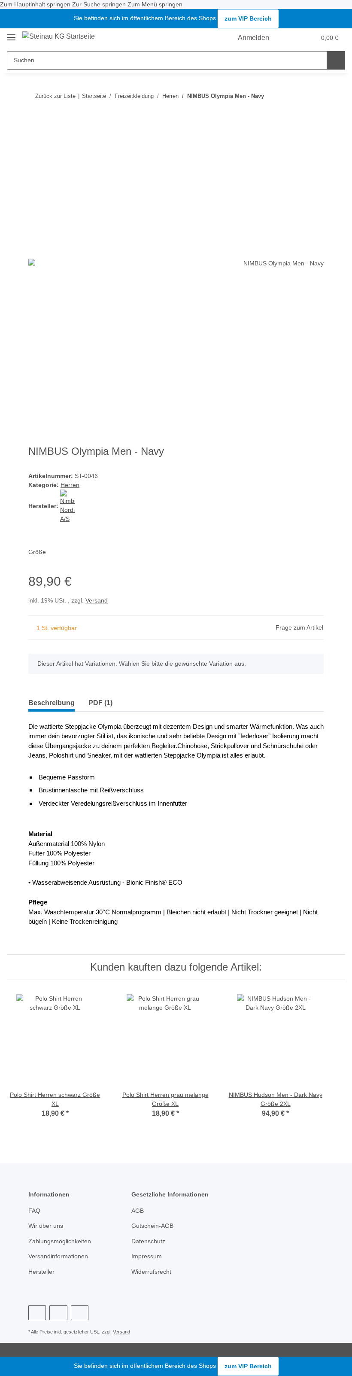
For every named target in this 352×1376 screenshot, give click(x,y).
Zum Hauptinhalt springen (36, 4)
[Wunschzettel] (292, 37)
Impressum (146, 1256)
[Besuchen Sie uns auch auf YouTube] (37, 1312)
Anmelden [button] (255, 37)
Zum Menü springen (154, 4)
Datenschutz (148, 1241)
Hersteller (41, 1271)
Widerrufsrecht (151, 1271)
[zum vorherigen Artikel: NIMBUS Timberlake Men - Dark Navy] (314, 96)
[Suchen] (336, 60)
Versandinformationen (58, 1256)
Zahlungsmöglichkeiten (59, 1241)
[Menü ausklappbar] (11, 33)
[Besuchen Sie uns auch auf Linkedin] (79, 1312)
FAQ (34, 1210)
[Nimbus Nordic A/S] (67, 505)
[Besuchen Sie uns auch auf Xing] (58, 1312)
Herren (70, 484)
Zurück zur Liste (55, 96)
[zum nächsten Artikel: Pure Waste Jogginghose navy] (296, 96)
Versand (96, 600)
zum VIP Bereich (248, 18)
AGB (137, 1210)
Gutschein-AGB (152, 1225)
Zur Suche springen (99, 4)
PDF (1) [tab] (100, 702)
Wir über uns (45, 1225)
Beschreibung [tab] (51, 702)
